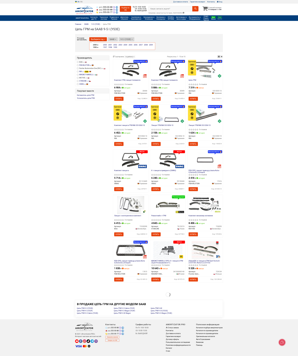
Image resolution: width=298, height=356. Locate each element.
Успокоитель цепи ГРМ (86, 98)
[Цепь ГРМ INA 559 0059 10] (205, 69)
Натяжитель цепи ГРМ (85, 95)
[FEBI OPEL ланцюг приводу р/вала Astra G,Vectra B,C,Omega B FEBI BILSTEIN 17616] (205, 160)
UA (78, 2)
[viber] (96, 341)
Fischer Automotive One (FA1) (91, 68)
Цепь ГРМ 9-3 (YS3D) (85, 308)
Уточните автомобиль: (82, 39)
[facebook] (80, 341)
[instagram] (84, 341)
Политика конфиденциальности (178, 345)
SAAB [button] (112, 39)
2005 (130, 45)
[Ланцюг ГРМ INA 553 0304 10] (205, 114)
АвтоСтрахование (203, 339)
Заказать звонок (112, 337)
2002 (115, 45)
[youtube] (77, 341)
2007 (141, 45)
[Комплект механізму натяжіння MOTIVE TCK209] (205, 204)
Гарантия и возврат (197, 2)
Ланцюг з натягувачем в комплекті (127, 216)
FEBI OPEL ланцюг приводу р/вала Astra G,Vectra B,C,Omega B (204, 171)
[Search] (195, 8)
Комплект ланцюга (121, 170)
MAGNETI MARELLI (87, 75)
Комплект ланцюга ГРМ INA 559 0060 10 (129, 125)
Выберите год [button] (97, 39)
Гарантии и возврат (173, 336)
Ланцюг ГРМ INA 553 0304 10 (200, 125)
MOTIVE (83, 78)
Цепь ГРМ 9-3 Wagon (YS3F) (124, 311)
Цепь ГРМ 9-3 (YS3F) (85, 311)
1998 (110, 47)
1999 (115, 47)
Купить (119, 99)
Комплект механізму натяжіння (201, 216)
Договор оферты (172, 339)
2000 (105, 45)
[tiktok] (88, 341)
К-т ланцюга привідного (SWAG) (163, 170)
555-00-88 (106, 7)
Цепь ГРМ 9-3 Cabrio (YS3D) (87, 313)
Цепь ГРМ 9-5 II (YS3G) (159, 311)
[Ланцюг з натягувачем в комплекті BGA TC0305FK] (130, 205)
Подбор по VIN (125, 9)
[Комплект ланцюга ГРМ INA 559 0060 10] (130, 114)
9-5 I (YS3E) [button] (125, 39)
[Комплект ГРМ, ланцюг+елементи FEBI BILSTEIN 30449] (168, 69)
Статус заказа (173, 328)
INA (83, 71)
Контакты (211, 2)
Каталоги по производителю (207, 330)
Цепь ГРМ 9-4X (156, 308)
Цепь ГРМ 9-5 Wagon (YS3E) (161, 313)
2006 (135, 45)
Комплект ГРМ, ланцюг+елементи (127, 80)
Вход (220, 2)
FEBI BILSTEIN (85, 65)
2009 (151, 45)
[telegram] (92, 341)
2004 (125, 45)
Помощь (199, 345)
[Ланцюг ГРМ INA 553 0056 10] (167, 114)
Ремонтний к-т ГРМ (158, 216)
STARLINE (84, 81)
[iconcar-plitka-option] (218, 56)
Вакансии (199, 342)
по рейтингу (129, 57)
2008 (146, 45)
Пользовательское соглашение (178, 342)
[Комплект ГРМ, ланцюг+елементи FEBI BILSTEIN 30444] (131, 69)
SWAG (82, 84)
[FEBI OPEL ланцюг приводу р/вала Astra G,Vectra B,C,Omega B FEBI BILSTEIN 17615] (130, 250)
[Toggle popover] (282, 342)
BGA (82, 62)
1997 (105, 47)
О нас (168, 351)
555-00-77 (106, 12)
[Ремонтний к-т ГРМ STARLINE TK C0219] (168, 205)
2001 (110, 45)
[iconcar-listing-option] (221, 56)
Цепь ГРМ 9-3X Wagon (122, 313)
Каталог (169, 348)
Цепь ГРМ (192, 80)
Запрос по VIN (112, 340)
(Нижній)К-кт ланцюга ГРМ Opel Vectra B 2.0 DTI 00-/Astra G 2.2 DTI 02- (204, 262)
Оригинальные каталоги (205, 336)
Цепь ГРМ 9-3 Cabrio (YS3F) (124, 308)
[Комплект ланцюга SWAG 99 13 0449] (131, 160)
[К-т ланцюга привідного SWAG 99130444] (168, 160)
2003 (120, 45)
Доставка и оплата (180, 2)
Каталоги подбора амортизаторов (209, 328)
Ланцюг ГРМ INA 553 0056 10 (162, 125)
